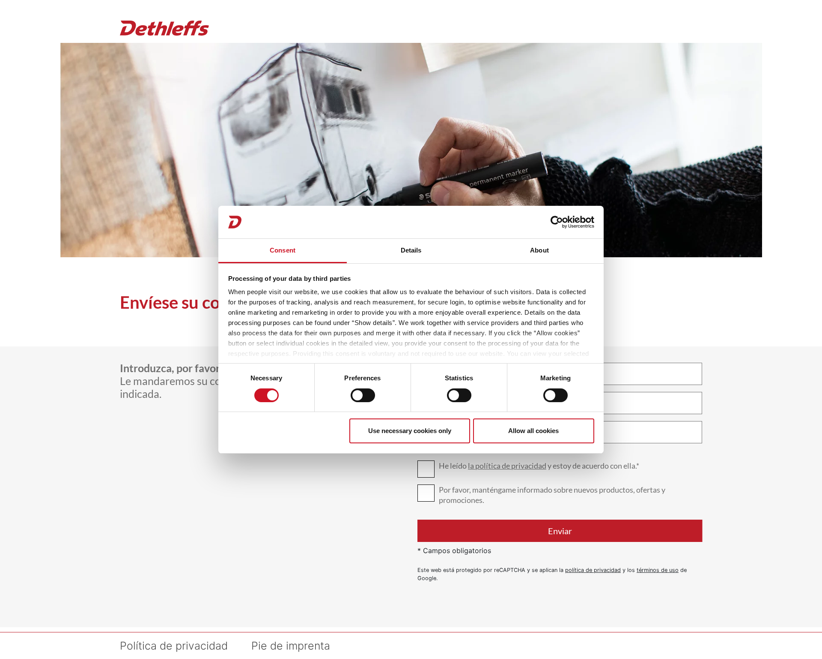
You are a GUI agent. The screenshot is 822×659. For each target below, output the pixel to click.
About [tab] (539, 250)
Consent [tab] (282, 250)
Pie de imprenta (290, 645)
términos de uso (658, 570)
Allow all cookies (533, 430)
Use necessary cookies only (409, 430)
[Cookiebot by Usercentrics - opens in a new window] (556, 222)
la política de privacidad (507, 465)
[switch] (363, 395)
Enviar (560, 531)
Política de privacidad (174, 645)
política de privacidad (593, 570)
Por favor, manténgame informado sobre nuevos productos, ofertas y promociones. (552, 495)
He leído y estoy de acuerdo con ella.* (539, 465)
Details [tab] (411, 250)
